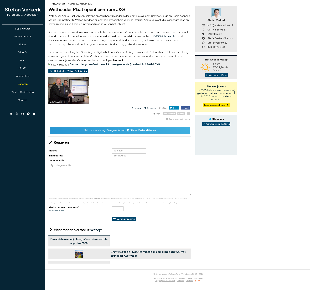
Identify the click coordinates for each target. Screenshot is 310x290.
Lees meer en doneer (215, 105)
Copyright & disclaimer (165, 281)
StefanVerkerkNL (217, 42)
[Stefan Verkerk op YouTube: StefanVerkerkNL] (17, 113)
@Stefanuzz (214, 33)
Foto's (22, 44)
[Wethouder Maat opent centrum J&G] (68, 90)
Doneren (23, 83)
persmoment (169, 114)
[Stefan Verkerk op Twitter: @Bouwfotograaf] (11, 113)
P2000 (22, 68)
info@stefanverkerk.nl (220, 25)
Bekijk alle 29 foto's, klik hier (70, 71)
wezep (181, 114)
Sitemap (189, 281)
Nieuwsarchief (22, 36)
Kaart (23, 60)
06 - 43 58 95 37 (217, 29)
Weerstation (23, 76)
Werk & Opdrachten (22, 92)
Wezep (95, 230)
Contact (22, 100)
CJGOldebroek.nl (163, 36)
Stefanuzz (218, 119)
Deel (186, 108)
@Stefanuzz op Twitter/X (218, 124)
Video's (22, 52)
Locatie (137, 108)
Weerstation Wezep (217, 75)
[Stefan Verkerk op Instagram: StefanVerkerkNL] (22, 113)
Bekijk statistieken (195, 278)
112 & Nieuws (22, 28)
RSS (198, 281)
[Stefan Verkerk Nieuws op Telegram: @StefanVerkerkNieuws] (28, 113)
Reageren (151, 108)
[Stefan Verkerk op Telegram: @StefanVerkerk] (33, 113)
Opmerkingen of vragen (179, 119)
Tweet (175, 108)
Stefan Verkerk (23, 11)
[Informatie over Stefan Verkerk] (216, 13)
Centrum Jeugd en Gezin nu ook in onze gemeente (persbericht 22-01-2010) (115, 64)
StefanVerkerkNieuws (143, 130)
